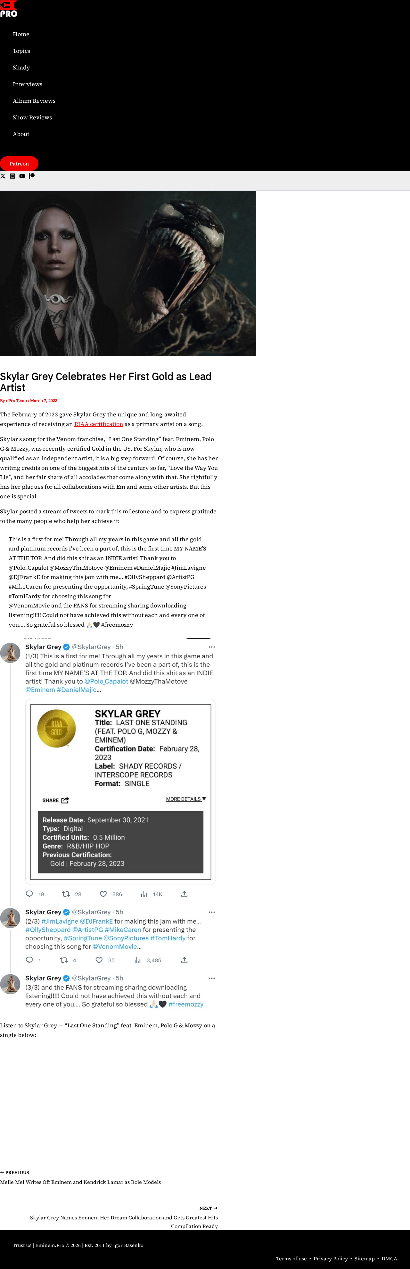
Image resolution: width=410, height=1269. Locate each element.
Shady (21, 67)
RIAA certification (98, 424)
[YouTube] (22, 177)
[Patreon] (32, 177)
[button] (19, 163)
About (21, 134)
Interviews (27, 84)
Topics (21, 51)
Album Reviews (34, 101)
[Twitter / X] (3, 177)
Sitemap (365, 1258)
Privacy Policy (331, 1258)
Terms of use (291, 1258)
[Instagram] (12, 177)
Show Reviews (32, 117)
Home (21, 34)
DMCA (389, 1258)
